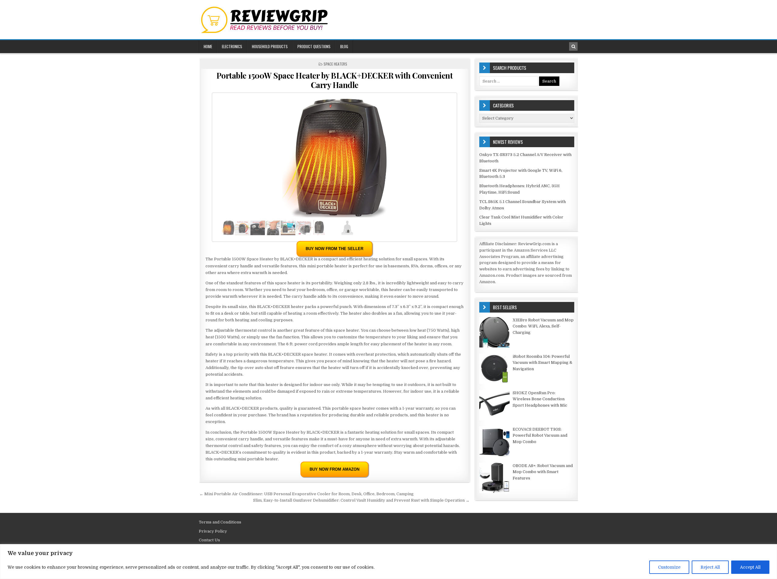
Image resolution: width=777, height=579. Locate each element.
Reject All (710, 567)
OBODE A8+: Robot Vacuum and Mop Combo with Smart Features (543, 472)
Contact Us (209, 540)
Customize (669, 567)
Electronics (232, 46)
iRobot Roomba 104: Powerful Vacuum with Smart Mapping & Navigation (542, 362)
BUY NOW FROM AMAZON (334, 469)
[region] (388, 561)
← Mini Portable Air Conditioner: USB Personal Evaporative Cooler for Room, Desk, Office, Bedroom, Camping (306, 494)
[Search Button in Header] (573, 46)
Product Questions (314, 46)
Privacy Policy (213, 531)
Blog (344, 46)
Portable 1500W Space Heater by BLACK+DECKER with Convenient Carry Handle (334, 80)
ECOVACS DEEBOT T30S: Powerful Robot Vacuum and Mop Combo (540, 435)
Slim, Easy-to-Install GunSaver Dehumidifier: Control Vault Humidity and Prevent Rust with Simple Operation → (361, 500)
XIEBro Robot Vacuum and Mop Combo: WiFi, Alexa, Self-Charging (543, 326)
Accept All (750, 567)
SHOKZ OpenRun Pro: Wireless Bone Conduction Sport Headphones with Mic (540, 399)
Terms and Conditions (220, 522)
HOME (208, 46)
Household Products (270, 46)
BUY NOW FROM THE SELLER (334, 248)
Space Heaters (335, 63)
